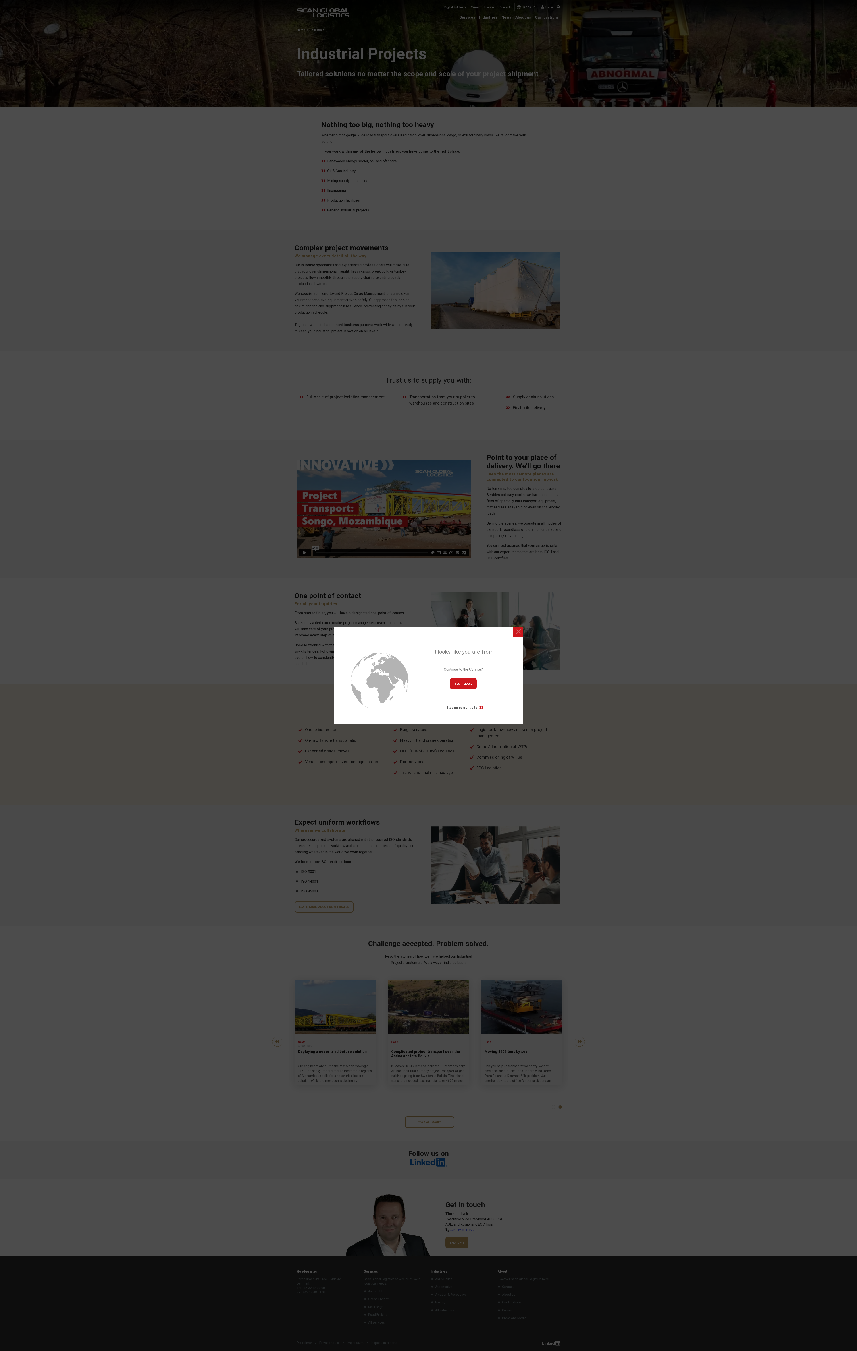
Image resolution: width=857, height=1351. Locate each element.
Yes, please (463, 683)
